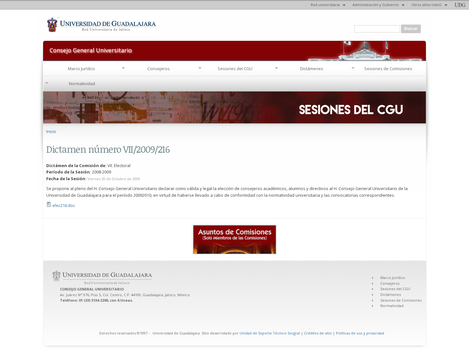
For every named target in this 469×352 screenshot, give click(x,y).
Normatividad (82, 83)
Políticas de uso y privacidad (360, 333)
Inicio (51, 131)
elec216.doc (63, 205)
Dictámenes (311, 68)
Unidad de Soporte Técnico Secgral (270, 333)
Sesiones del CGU (235, 68)
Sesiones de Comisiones (388, 68)
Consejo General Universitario (90, 49)
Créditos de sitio (318, 333)
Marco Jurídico (81, 68)
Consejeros (158, 68)
